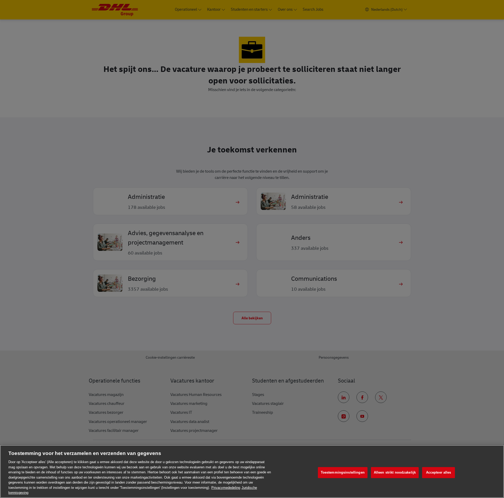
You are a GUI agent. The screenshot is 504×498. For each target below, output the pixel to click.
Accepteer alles (438, 472)
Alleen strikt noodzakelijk (395, 472)
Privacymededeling (225, 488)
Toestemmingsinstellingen (343, 472)
